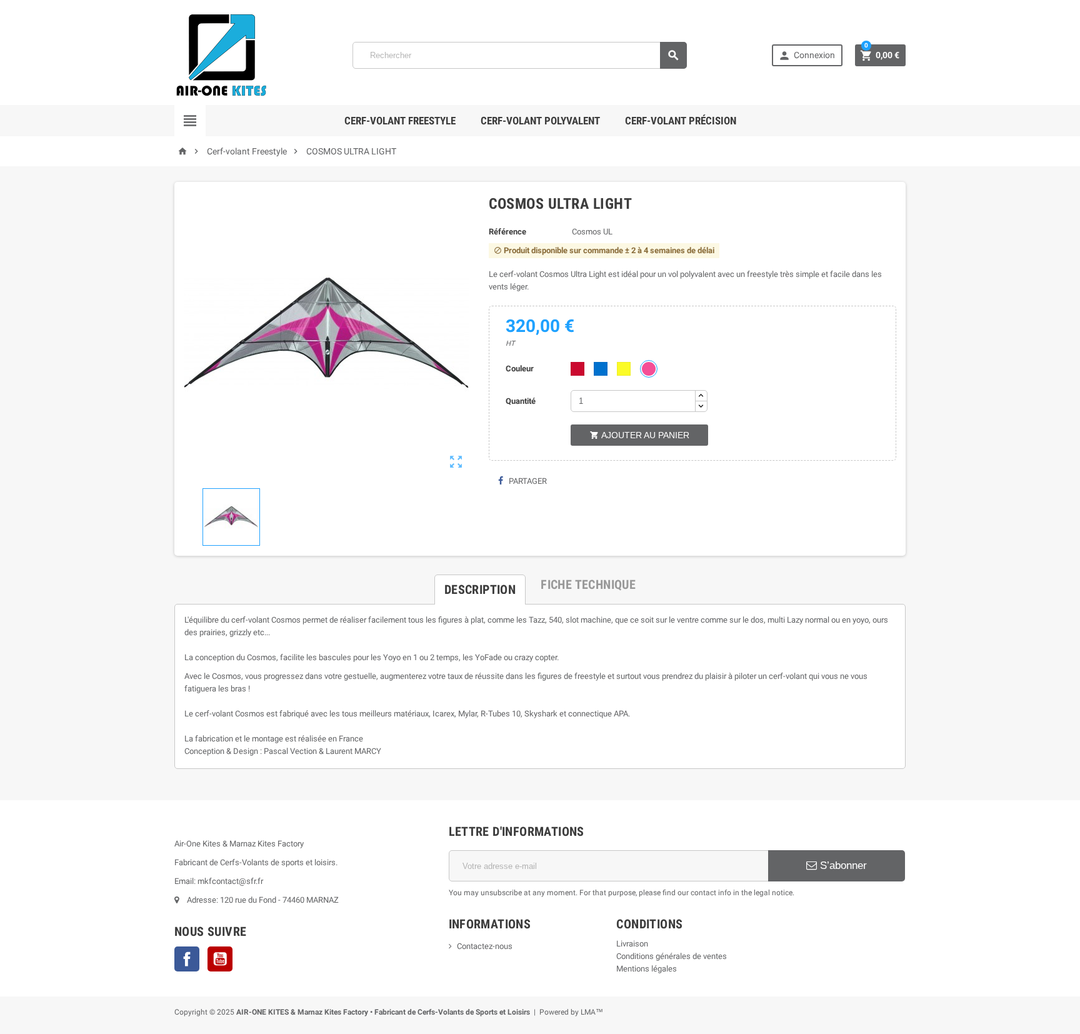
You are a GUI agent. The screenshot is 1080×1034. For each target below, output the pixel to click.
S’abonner (842, 865)
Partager (527, 481)
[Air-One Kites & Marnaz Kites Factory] (221, 54)
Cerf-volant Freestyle (400, 120)
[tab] (480, 585)
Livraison (632, 943)
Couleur (520, 368)
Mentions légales (646, 968)
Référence (507, 231)
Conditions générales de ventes (671, 956)
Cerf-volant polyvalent (540, 120)
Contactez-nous (484, 946)
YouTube (220, 958)
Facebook (186, 958)
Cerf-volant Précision (680, 120)
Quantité (521, 401)
